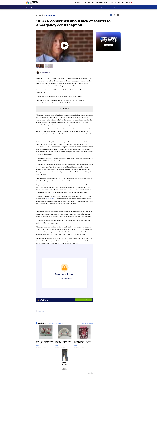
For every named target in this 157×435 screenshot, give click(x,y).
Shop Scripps (116, 2)
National (91, 2)
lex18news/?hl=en (29, 7)
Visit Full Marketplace (87, 323)
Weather (99, 2)
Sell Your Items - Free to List (56, 323)
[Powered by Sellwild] (90, 373)
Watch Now (126, 2)
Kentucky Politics (121, 7)
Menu (77, 2)
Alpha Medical (49, 199)
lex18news (32, 7)
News (38, 15)
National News (50, 15)
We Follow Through (110, 7)
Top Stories (91, 7)
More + (129, 7)
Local (84, 2)
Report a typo (40, 311)
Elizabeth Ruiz (46, 72)
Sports (106, 2)
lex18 (27, 7)
